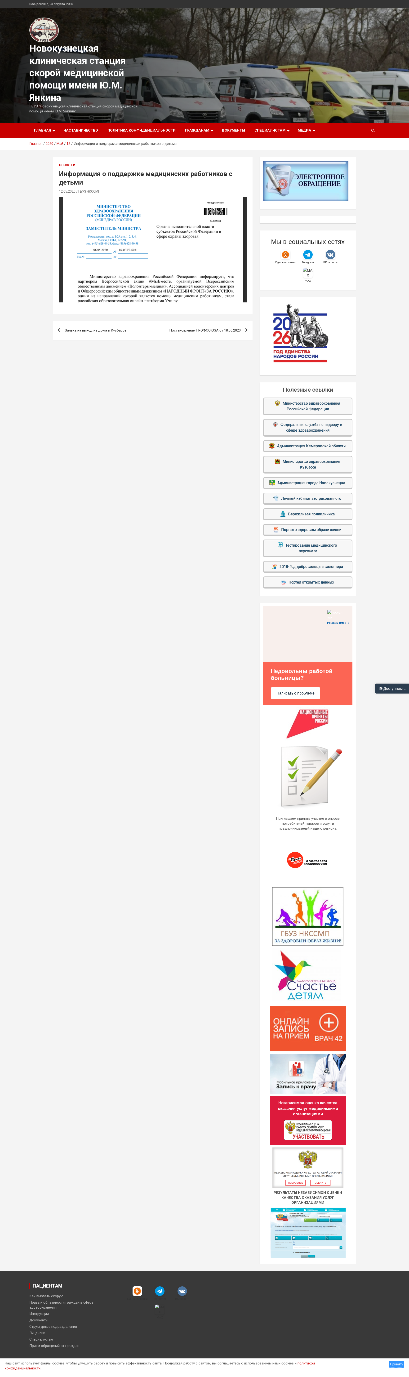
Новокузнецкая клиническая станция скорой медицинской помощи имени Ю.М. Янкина (77, 73)
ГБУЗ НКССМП (89, 191)
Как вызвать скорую (46, 1296)
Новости (67, 165)
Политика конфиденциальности (141, 130)
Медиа (304, 130)
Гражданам (197, 130)
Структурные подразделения (53, 1326)
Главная (42, 130)
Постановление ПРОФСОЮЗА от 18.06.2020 (205, 330)
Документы (233, 130)
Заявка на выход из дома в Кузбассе (95, 330)
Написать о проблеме (295, 693)
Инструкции (39, 1314)
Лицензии (37, 1333)
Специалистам (269, 130)
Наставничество (80, 130)
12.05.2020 (67, 191)
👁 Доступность (392, 688)
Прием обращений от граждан (54, 1346)
